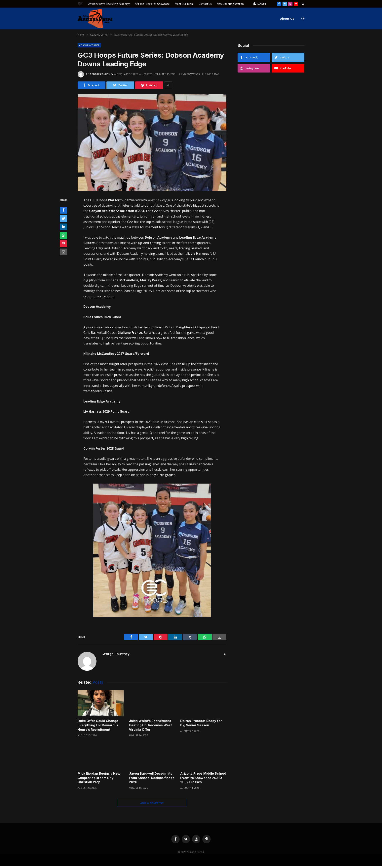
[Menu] (80, 4)
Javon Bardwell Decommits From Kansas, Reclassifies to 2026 (151, 777)
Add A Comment (152, 803)
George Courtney (101, 74)
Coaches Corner (89, 45)
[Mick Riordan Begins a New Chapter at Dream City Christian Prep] (101, 755)
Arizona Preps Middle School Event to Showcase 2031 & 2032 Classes (203, 777)
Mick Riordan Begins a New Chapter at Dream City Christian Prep (99, 777)
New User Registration (230, 4)
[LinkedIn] (63, 227)
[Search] (302, 4)
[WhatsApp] (63, 235)
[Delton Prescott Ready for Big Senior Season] (203, 703)
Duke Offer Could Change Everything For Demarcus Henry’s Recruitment (98, 725)
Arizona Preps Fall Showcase (152, 4)
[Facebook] (63, 210)
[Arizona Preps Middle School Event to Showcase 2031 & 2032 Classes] (203, 755)
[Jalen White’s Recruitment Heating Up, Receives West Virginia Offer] (152, 703)
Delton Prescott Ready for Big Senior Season (201, 723)
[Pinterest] (63, 243)
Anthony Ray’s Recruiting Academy (109, 4)
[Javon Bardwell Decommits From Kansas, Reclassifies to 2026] (152, 755)
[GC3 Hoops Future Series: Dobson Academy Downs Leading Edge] (152, 142)
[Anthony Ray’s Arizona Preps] (95, 18)
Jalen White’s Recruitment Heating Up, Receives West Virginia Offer (150, 725)
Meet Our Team (184, 4)
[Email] (63, 252)
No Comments (191, 74)
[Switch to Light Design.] (302, 18)
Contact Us (205, 4)
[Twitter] (63, 218)
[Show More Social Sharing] (168, 85)
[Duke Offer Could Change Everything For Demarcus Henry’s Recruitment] (101, 703)
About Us (287, 18)
